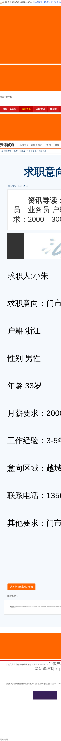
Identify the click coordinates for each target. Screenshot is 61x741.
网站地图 (4, 739)
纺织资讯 (26, 109)
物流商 (53, 109)
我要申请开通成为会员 (21, 586)
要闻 (48, 145)
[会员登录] (38, 2)
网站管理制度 (46, 668)
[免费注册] (48, 2)
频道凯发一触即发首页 (31, 145)
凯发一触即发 (6, 97)
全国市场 (40, 109)
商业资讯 (32, 151)
